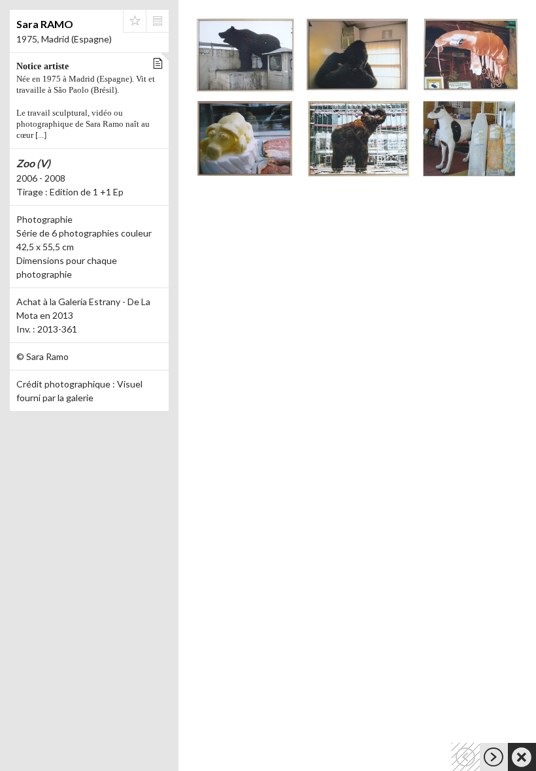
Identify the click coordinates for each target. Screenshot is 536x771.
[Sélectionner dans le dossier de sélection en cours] (135, 21)
